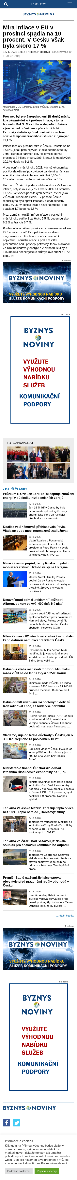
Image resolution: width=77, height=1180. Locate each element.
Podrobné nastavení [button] (18, 1171)
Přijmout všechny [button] (47, 1171)
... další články (65, 915)
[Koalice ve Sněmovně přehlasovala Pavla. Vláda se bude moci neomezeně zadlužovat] (15, 542)
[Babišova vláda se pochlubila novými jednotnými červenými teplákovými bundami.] (17, 454)
